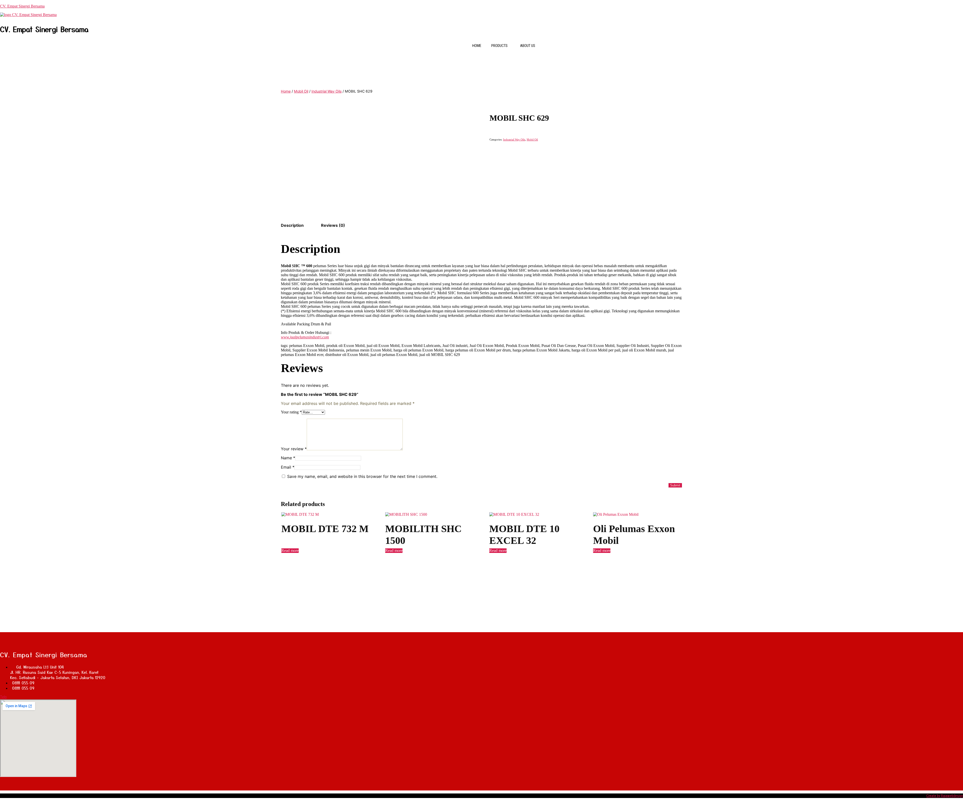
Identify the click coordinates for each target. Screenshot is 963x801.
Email (287, 467)
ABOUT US (527, 45)
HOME (476, 45)
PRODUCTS (499, 45)
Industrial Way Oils (326, 91)
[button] (500, 45)
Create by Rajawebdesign (944, 795)
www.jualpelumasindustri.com (305, 337)
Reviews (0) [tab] (333, 225)
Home (286, 91)
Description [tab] (292, 225)
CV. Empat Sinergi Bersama (22, 6)
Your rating (291, 412)
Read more (290, 550)
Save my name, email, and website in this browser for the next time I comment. (362, 476)
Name (288, 457)
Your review (294, 448)
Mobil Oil (301, 91)
